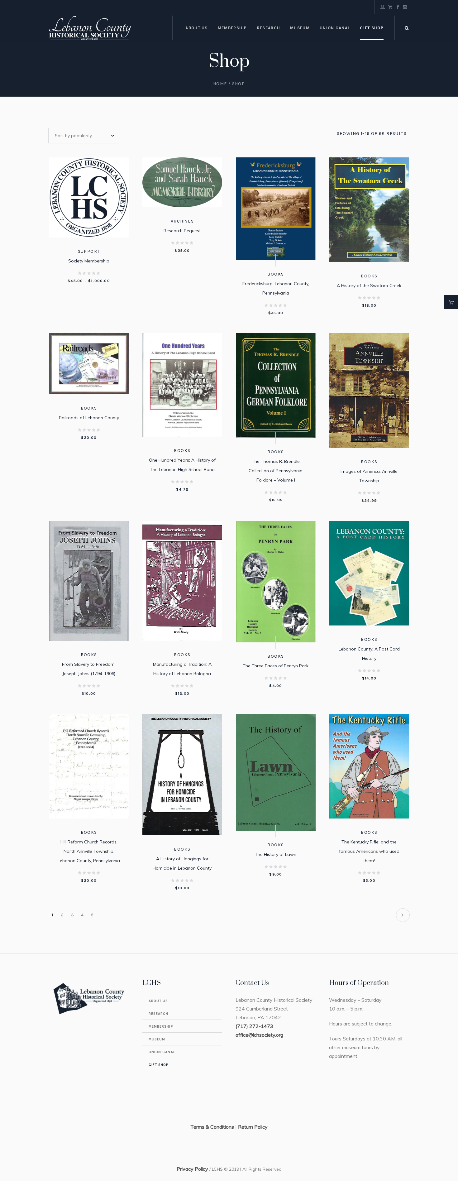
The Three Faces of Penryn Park (275, 666)
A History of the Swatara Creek (369, 285)
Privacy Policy (192, 1169)
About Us (158, 1001)
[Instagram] (405, 6)
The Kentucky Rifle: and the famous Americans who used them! (369, 851)
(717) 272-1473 (254, 1026)
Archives (182, 221)
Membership (161, 1027)
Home (220, 83)
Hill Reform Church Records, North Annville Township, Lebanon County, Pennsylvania (89, 851)
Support (89, 251)
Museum (157, 1039)
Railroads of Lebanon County (89, 417)
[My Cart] (390, 6)
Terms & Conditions (212, 1127)
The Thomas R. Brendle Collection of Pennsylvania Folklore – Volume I (276, 470)
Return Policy (253, 1127)
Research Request (182, 230)
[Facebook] (397, 6)
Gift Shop (159, 1065)
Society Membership (88, 261)
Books (275, 274)
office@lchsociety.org (259, 1035)
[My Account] (382, 6)
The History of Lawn (275, 854)
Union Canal (162, 1052)
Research (159, 1014)
